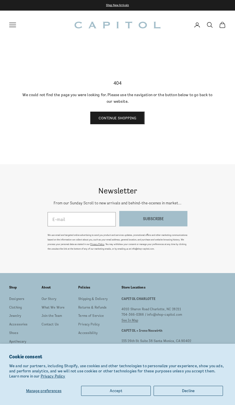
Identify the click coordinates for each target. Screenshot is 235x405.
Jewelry (15, 316)
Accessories (18, 324)
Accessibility (88, 333)
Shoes (13, 333)
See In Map (130, 320)
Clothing (15, 307)
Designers (16, 299)
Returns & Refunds (92, 307)
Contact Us (50, 324)
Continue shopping (117, 118)
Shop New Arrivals (117, 5)
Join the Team (52, 316)
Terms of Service (91, 316)
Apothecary (17, 341)
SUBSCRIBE (153, 218)
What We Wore (53, 307)
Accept (116, 390)
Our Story (49, 299)
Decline (188, 390)
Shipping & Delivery (93, 299)
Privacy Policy (53, 376)
